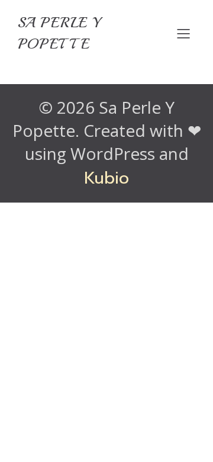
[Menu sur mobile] (183, 33)
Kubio (106, 178)
